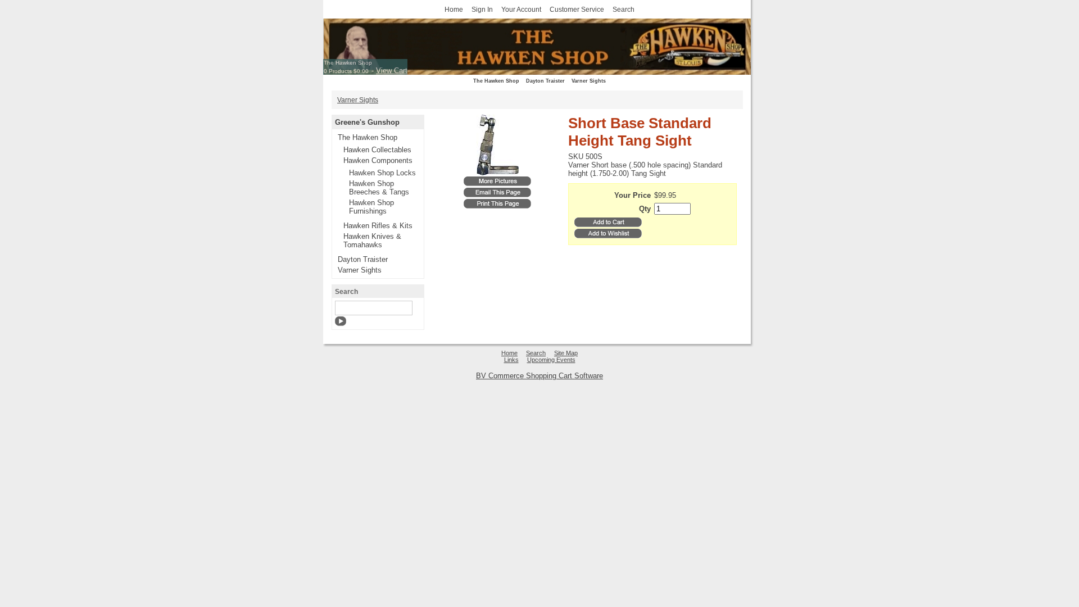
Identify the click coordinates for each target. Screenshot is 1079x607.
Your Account (521, 9)
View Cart (391, 70)
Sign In (482, 9)
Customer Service (577, 9)
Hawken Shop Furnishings (371, 206)
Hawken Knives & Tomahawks (372, 240)
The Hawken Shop (348, 63)
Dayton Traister (545, 81)
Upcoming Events (551, 359)
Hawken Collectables (377, 150)
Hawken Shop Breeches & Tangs (379, 187)
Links (511, 359)
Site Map (566, 353)
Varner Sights (589, 81)
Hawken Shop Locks (382, 173)
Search (623, 9)
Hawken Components (377, 160)
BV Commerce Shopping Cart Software (539, 376)
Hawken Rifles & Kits (377, 225)
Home (454, 9)
